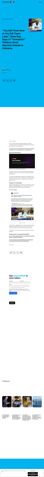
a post (14, 187)
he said (15, 189)
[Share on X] (11, 80)
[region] (22, 473)
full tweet (17, 225)
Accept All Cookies (32, 475)
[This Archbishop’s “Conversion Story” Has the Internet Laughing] (7, 401)
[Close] (43, 473)
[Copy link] (14, 80)
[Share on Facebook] (4, 80)
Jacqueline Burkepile (7, 69)
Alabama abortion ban (24, 143)
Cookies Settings (32, 470)
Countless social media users (14, 184)
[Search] (39, 2)
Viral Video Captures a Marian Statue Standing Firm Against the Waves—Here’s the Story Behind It (36, 417)
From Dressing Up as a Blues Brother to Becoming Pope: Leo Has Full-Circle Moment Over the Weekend (16, 417)
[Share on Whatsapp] (7, 80)
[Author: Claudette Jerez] (3, 406)
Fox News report (18, 176)
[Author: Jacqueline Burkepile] (3, 70)
